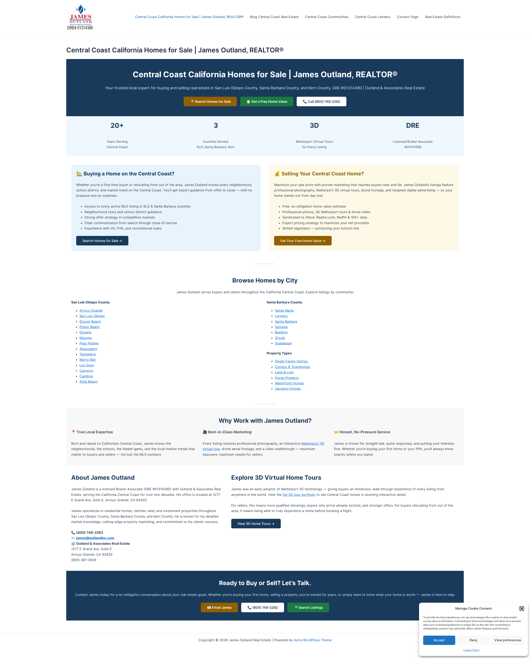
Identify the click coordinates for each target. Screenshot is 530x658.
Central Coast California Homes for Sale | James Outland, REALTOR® (189, 17)
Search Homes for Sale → (102, 241)
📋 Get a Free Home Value (266, 101)
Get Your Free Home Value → (302, 241)
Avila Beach (89, 381)
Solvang (281, 327)
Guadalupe (283, 343)
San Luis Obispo (92, 316)
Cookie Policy (471, 650)
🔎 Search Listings (308, 607)
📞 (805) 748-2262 (262, 607)
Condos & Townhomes (292, 367)
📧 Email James (219, 607)
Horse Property (287, 378)
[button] (522, 608)
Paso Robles (89, 343)
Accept (439, 640)
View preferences (507, 640)
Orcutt (280, 338)
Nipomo (86, 338)
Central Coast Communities (326, 17)
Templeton (88, 354)
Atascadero (88, 349)
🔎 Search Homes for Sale (210, 101)
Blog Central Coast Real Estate (274, 17)
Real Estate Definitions (442, 17)
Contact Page (407, 17)
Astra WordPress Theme (312, 640)
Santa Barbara (286, 321)
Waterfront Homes (289, 383)
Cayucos (86, 370)
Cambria (86, 376)
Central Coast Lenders (372, 17)
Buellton (281, 332)
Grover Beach (90, 321)
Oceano (86, 332)
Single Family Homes (291, 361)
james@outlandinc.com (95, 538)
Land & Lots (284, 372)
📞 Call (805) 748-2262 (321, 101)
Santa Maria (284, 310)
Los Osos (87, 365)
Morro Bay (88, 359)
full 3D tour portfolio (299, 495)
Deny (473, 640)
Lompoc (281, 316)
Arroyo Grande (91, 310)
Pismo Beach (90, 327)
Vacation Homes (288, 388)
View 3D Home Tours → (256, 524)
